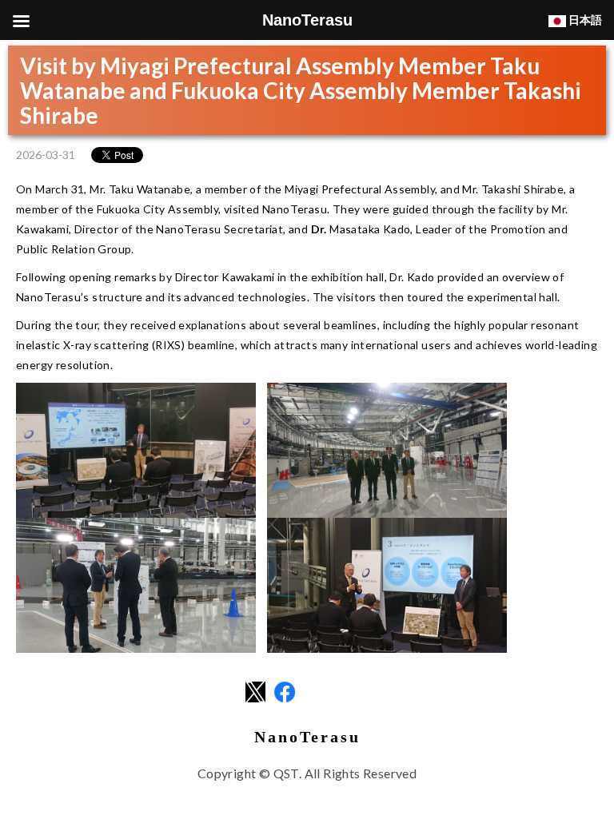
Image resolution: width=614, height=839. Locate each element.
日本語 (584, 19)
